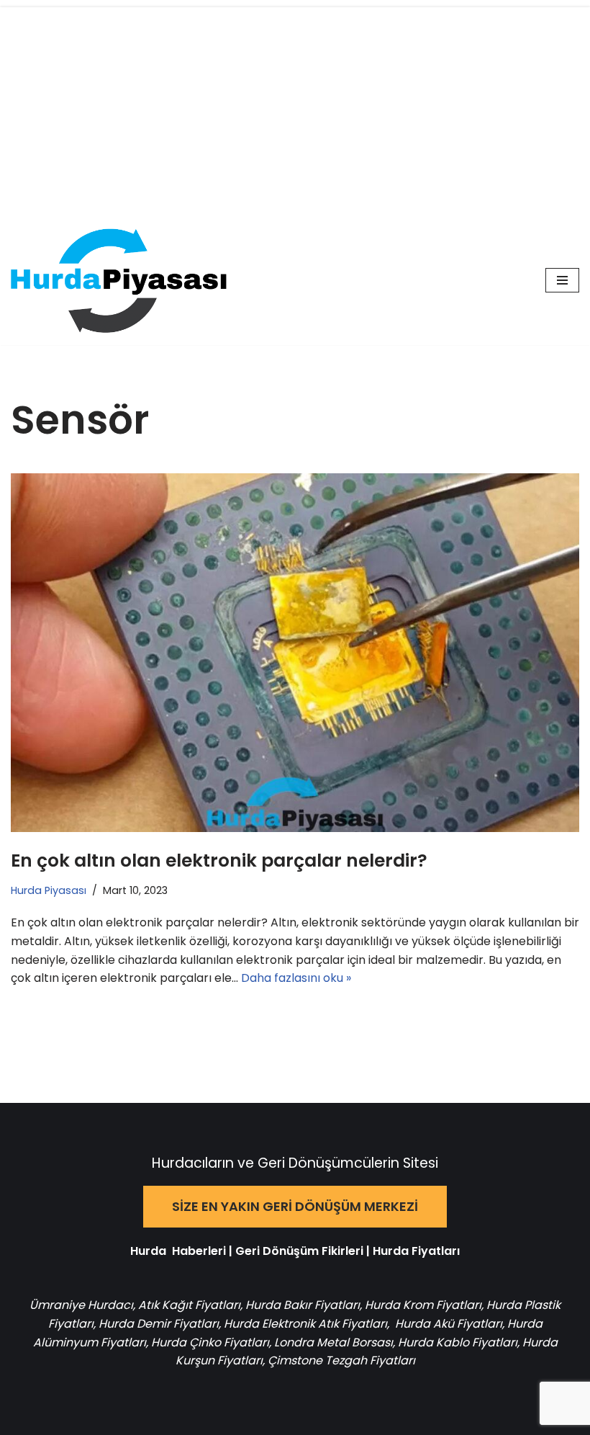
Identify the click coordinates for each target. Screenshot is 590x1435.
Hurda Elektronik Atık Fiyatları (305, 1323)
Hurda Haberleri (178, 1251)
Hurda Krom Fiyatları (423, 1305)
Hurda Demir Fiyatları (159, 1323)
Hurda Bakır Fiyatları (302, 1305)
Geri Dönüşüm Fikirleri (299, 1251)
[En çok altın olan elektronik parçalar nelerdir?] (295, 653)
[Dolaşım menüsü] (562, 280)
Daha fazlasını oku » (296, 978)
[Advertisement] (295, 108)
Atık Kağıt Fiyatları (189, 1305)
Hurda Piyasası (48, 890)
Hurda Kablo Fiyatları (457, 1342)
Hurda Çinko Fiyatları (210, 1342)
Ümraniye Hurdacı (81, 1305)
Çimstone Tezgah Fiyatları (341, 1360)
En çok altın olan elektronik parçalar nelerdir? (219, 860)
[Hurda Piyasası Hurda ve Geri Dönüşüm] (119, 280)
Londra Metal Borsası (333, 1342)
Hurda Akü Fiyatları (448, 1323)
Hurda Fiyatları (416, 1251)
